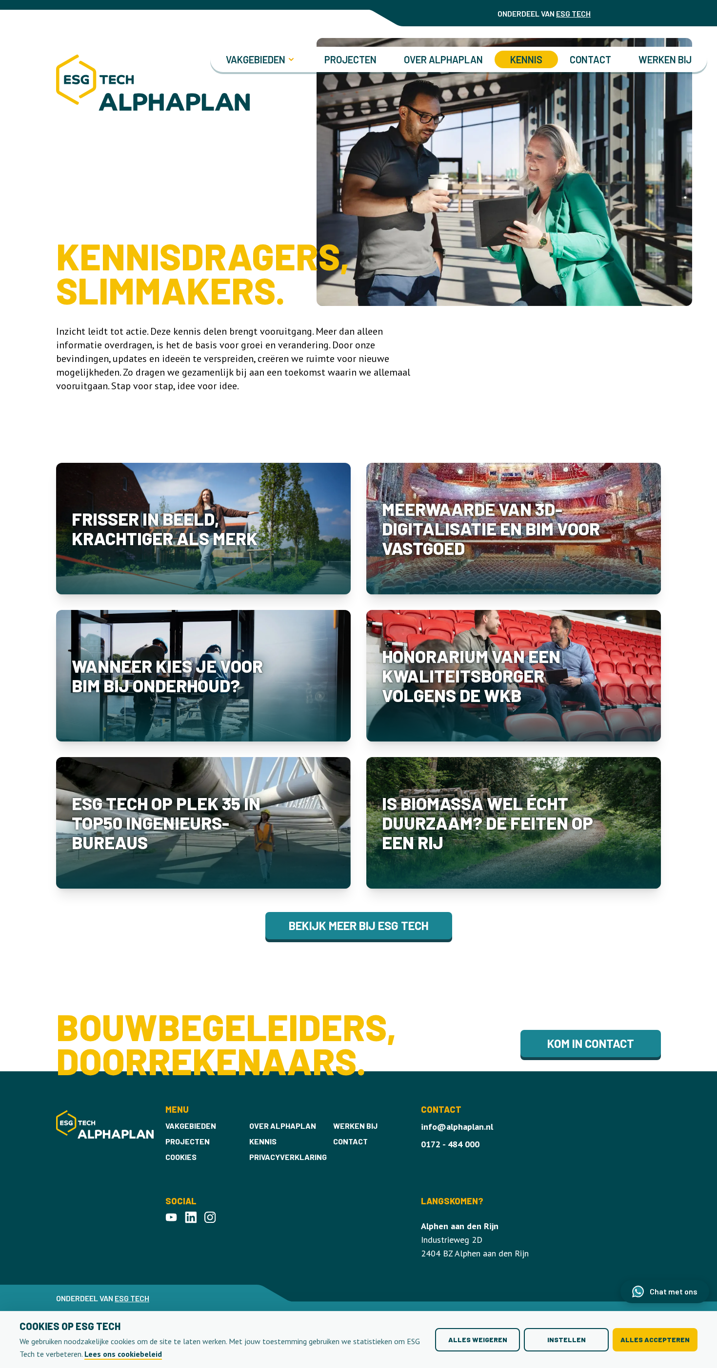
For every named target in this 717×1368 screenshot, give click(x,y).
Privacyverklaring (288, 1156)
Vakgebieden (190, 1125)
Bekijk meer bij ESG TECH (359, 925)
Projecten (350, 59)
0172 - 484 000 (450, 1144)
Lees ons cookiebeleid (123, 1354)
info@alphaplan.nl (457, 1126)
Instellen (566, 1339)
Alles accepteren (655, 1339)
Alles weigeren (477, 1339)
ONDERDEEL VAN (544, 13)
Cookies (181, 1156)
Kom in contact (590, 1043)
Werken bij (665, 59)
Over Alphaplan (443, 59)
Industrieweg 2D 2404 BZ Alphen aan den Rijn (475, 1239)
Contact (590, 59)
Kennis (526, 59)
